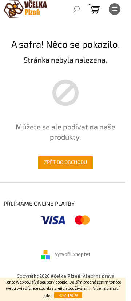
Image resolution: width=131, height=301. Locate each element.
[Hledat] (76, 9)
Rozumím (68, 295)
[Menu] (114, 9)
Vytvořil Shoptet (72, 254)
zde (46, 296)
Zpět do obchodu (65, 162)
